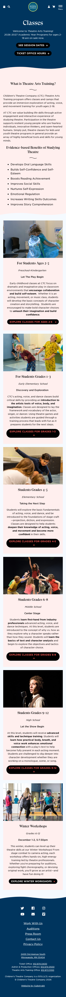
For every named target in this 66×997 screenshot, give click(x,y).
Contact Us (33, 938)
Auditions (33, 928)
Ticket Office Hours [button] (31, 53)
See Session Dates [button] (31, 45)
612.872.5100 (47, 970)
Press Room (33, 933)
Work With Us (33, 923)
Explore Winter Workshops (31, 881)
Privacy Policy (33, 944)
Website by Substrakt (33, 985)
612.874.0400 (40, 963)
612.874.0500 (47, 967)
